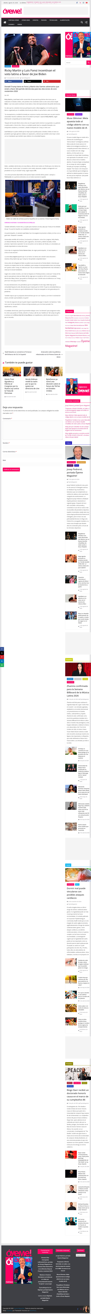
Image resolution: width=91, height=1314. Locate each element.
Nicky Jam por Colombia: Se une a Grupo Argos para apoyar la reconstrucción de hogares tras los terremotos (83, 211)
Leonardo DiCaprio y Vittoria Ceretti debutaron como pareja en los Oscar (83, 1190)
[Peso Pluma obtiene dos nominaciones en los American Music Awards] (71, 1177)
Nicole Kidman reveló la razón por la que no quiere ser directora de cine (32, 384)
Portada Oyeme (13, 20)
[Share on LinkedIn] (2, 661)
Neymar (81, 333)
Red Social (70, 1086)
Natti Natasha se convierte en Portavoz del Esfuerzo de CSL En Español (18, 353)
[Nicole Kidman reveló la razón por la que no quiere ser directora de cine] (33, 368)
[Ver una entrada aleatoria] (86, 22)
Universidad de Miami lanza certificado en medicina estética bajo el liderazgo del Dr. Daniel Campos (83, 771)
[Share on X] (2, 653)
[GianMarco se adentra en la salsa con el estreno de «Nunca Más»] (71, 254)
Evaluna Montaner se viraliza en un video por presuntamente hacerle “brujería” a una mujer (45, 1279)
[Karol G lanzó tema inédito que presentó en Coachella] (71, 829)
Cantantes (7, 66)
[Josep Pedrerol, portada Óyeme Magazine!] (78, 453)
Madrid (70, 331)
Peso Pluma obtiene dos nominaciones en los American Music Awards (83, 1175)
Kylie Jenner (77, 328)
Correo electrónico (10, 452)
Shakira (78, 337)
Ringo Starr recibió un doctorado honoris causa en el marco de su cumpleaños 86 (78, 1095)
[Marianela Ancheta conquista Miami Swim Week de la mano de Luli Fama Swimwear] (71, 793)
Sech (66, 337)
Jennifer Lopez (83, 322)
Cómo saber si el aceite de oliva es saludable (83, 1008)
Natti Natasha (72, 333)
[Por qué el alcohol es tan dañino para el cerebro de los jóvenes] (71, 997)
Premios (84, 1083)
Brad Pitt (71, 318)
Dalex (79, 320)
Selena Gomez (71, 337)
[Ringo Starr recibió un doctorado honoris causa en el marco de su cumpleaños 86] (78, 1073)
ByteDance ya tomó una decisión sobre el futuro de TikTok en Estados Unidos (53, 385)
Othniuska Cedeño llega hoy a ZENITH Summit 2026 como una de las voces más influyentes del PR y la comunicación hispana (83, 810)
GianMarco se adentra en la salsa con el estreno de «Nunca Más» (82, 251)
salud (88, 335)
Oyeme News (26, 20)
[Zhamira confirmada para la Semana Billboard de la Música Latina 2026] (78, 669)
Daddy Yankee (73, 320)
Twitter (87, 337)
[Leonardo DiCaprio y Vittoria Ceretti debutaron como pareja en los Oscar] (71, 1193)
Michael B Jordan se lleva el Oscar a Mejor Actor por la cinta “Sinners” (83, 1207)
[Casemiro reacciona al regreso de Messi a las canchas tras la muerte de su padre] (71, 584)
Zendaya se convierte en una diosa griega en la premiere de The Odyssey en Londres (83, 753)
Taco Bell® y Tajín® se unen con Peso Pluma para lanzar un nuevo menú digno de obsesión (83, 269)
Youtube (78, 341)
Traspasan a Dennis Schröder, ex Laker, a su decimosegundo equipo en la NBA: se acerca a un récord (77, 410)
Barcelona (77, 315)
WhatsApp (73, 341)
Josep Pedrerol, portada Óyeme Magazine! (77, 405)
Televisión (70, 465)
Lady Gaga (83, 328)
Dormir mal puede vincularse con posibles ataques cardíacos (76, 893)
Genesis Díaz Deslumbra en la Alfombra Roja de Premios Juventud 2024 (45, 1269)
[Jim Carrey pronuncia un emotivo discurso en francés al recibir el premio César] (71, 1226)
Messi (67, 333)
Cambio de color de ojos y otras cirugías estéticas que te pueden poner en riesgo (83, 964)
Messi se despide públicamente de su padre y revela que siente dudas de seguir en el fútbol (83, 618)
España (83, 320)
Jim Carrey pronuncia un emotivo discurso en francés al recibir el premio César (83, 1224)
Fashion (44, 20)
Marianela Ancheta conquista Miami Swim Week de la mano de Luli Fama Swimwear (83, 790)
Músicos (70, 1083)
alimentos (67, 315)
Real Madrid (79, 335)
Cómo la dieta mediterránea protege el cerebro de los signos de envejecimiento (83, 1023)
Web (4, 460)
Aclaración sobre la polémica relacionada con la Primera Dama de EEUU (48, 354)
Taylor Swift (83, 337)
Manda (42, 1275)
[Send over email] (2, 665)
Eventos (35, 20)
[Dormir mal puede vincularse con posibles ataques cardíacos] (78, 875)
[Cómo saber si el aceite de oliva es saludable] (71, 1010)
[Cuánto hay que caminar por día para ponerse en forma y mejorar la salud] (71, 982)
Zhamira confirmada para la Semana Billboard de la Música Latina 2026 (78, 691)
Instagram (71, 322)
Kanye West (73, 325)
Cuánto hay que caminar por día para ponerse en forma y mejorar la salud (83, 981)
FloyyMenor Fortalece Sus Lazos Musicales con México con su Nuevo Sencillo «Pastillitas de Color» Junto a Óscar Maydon (83, 190)
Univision (67, 341)
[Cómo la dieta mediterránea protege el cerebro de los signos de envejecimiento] (71, 1025)
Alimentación (64, 20)
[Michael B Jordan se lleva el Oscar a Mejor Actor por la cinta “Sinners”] (71, 1209)
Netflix (77, 333)
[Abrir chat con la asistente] (86, 1309)
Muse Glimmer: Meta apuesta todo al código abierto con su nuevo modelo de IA (78, 123)
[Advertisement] (56, 11)
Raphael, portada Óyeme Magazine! (46, 1298)
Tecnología (53, 20)
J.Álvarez (77, 322)
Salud (77, 884)
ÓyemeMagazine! (25, 78)
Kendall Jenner (80, 325)
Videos (19, 24)
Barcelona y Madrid (85, 315)
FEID (66, 322)
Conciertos (81, 318)
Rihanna (85, 335)
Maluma (84, 331)
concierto (76, 318)
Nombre (6, 443)
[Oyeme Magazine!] (5, 22)
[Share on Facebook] (2, 649)
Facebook (87, 320)
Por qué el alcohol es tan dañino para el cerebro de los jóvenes (83, 995)
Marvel (88, 330)
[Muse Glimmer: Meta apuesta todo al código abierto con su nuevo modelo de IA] (78, 105)
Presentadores (81, 462)
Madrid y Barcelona (77, 330)
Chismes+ (11, 24)
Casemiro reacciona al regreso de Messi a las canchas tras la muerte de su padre (83, 582)
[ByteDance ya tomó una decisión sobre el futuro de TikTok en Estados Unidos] (53, 368)
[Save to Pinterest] (2, 657)
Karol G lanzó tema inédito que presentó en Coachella (83, 827)
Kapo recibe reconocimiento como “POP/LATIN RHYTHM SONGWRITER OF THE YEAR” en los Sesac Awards (83, 1158)
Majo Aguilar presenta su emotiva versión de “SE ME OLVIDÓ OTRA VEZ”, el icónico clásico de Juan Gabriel (83, 232)
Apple (71, 315)
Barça (67, 318)
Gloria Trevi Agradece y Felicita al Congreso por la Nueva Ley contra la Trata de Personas (12, 386)
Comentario (7, 419)
